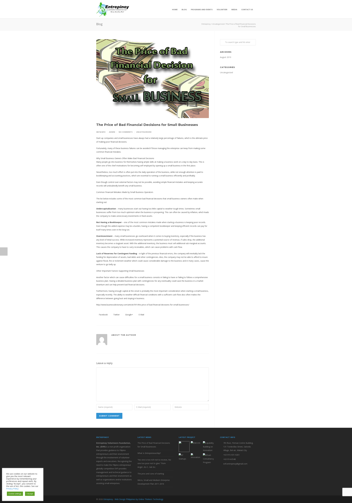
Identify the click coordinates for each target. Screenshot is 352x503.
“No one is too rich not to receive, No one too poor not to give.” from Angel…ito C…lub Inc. (154, 463)
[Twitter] (253, 499)
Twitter (116, 314)
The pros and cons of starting (151, 473)
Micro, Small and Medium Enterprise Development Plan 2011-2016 (154, 482)
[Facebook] (242, 499)
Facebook (103, 314)
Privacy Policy (12, 488)
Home (175, 9)
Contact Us (247, 9)
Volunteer (222, 9)
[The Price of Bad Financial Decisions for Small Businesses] (152, 78)
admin (112, 132)
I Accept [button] (30, 493)
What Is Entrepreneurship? (149, 453)
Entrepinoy (206, 24)
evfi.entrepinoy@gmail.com (235, 463)
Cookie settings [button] (15, 493)
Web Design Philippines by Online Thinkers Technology (139, 499)
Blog (184, 9)
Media (234, 9)
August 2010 (225, 57)
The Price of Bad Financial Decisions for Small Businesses (147, 125)
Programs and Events (202, 9)
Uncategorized (218, 24)
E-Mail (141, 314)
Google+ (129, 314)
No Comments (126, 132)
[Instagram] (247, 499)
